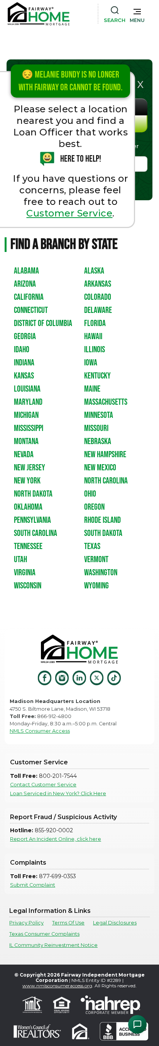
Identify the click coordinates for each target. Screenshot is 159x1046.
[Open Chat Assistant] (137, 1024)
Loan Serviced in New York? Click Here (58, 793)
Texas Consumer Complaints (44, 934)
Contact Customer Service (43, 784)
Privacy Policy (26, 923)
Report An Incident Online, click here (55, 839)
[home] (38, 13)
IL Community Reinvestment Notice (53, 945)
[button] (137, 14)
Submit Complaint (32, 885)
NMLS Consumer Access (40, 731)
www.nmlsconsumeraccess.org (57, 986)
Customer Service (69, 213)
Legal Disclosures (115, 923)
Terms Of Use (68, 923)
